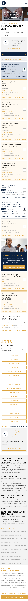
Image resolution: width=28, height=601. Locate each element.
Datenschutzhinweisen (12, 589)
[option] (14, 532)
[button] (21, 4)
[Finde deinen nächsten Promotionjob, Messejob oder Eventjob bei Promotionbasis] (4, 3)
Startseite (4, 23)
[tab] (4, 426)
